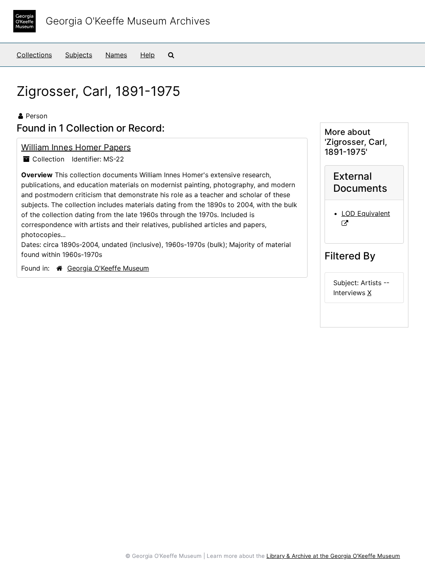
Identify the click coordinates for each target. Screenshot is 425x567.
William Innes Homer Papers (76, 147)
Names (116, 55)
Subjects (78, 55)
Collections (34, 55)
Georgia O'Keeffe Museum (108, 268)
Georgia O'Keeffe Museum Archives (128, 21)
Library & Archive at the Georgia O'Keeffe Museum (333, 555)
